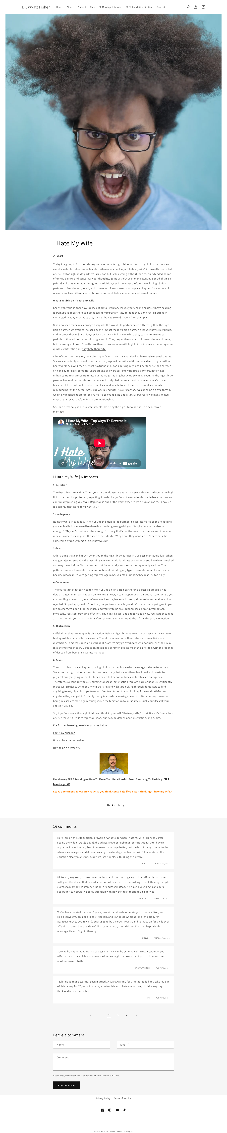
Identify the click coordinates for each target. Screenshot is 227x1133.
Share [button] (60, 255)
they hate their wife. (94, 349)
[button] (188, 7)
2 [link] (109, 1015)
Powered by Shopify (124, 1131)
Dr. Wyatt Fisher (108, 1131)
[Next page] (136, 1015)
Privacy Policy (103, 1098)
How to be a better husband (69, 740)
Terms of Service (122, 1098)
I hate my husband (64, 733)
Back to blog (115, 805)
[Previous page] (91, 1015)
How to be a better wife (67, 748)
